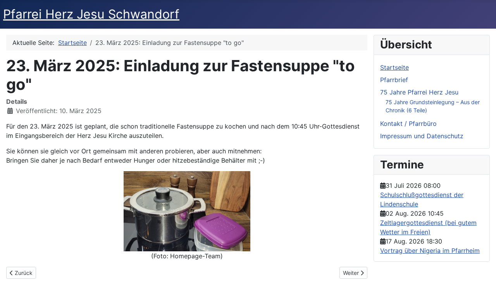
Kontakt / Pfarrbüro (408, 123)
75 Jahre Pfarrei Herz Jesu (419, 92)
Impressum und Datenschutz (421, 136)
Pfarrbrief (394, 80)
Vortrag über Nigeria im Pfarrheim (430, 250)
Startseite (394, 67)
